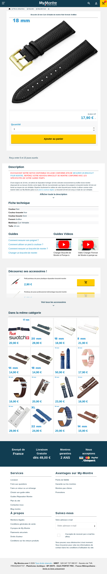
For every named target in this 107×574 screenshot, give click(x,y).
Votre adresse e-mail (64, 520)
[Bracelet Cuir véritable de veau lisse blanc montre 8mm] (88, 329)
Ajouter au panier (53, 139)
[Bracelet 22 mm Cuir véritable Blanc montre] (19, 417)
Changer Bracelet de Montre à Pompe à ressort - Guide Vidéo (63, 255)
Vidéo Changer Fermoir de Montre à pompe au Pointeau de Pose (88, 255)
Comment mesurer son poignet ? (23, 240)
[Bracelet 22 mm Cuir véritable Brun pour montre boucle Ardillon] (42, 387)
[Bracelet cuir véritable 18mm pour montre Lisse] (42, 358)
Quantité (16, 124)
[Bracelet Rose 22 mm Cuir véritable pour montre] (88, 358)
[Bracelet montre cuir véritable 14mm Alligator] (88, 417)
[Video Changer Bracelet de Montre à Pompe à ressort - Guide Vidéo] (64, 244)
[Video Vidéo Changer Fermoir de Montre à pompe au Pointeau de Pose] (88, 244)
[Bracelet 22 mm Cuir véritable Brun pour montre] (19, 387)
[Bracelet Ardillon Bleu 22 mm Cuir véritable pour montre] (65, 387)
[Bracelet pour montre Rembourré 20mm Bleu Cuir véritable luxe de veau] (42, 329)
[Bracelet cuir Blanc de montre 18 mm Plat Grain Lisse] (65, 329)
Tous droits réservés (43, 563)
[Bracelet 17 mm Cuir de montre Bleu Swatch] (19, 329)
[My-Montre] (48, 3)
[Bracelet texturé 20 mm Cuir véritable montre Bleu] (65, 417)
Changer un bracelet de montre (22, 253)
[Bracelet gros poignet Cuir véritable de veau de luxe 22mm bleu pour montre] (42, 417)
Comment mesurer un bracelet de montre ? (28, 249)
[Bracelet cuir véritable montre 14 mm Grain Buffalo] (19, 358)
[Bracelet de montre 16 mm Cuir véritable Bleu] (65, 358)
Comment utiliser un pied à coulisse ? (25, 244)
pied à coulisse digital (46, 190)
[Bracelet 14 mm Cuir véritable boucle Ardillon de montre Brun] (88, 387)
